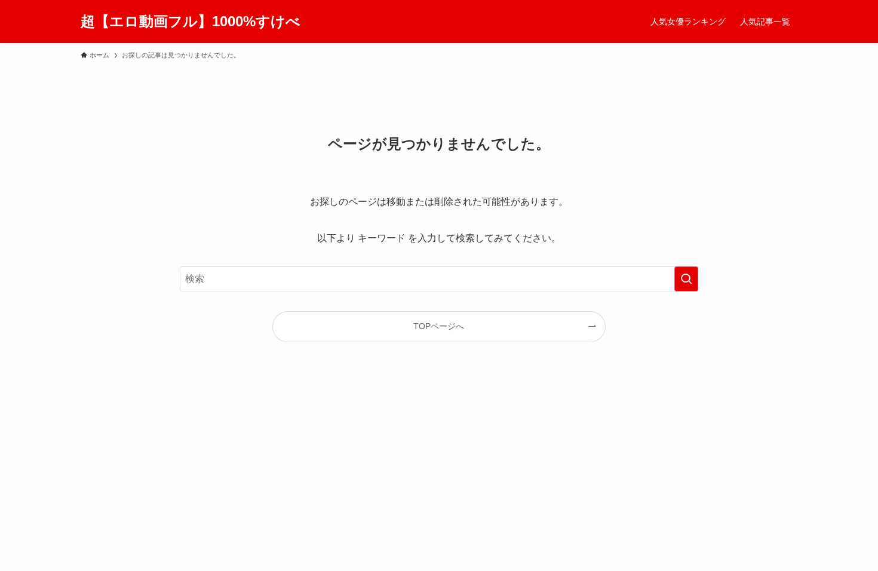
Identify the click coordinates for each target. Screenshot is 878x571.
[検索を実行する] (686, 278)
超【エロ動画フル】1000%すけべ (190, 21)
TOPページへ (438, 326)
